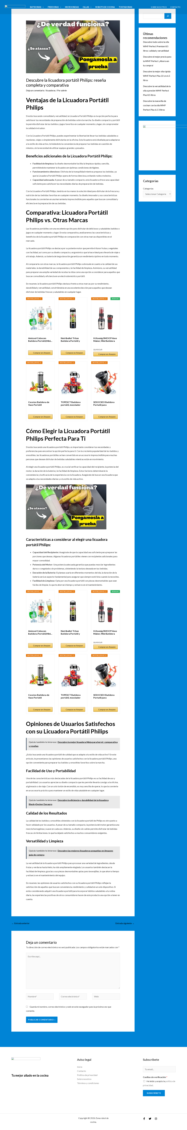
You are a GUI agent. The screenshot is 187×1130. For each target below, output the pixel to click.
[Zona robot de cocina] (15, 6)
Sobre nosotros (159, 7)
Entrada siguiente (124, 923)
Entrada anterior (21, 923)
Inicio (79, 1067)
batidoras (35, 7)
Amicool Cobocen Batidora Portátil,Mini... (40, 339)
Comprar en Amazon (41, 353)
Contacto (175, 7)
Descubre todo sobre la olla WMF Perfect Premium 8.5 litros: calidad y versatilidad (156, 46)
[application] (42, 7)
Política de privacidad (87, 1075)
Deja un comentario (35, 90)
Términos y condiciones (88, 1083)
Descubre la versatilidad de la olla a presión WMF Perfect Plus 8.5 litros (157, 90)
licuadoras (51, 90)
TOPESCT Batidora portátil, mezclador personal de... (70, 403)
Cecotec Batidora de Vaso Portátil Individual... (38, 403)
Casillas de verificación (155, 1077)
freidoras (53, 7)
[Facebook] (144, 1118)
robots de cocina (105, 7)
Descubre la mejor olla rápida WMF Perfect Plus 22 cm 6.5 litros (156, 75)
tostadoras (125, 7)
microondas (72, 7)
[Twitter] (150, 1118)
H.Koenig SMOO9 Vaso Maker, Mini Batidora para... (105, 339)
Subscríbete (154, 1093)
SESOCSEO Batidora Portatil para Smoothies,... (103, 403)
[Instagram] (156, 1118)
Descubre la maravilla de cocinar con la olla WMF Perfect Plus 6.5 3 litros (154, 105)
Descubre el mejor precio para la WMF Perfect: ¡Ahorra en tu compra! (157, 61)
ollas (86, 7)
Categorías (148, 188)
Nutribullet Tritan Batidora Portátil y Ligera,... (70, 339)
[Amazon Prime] (49, 345)
